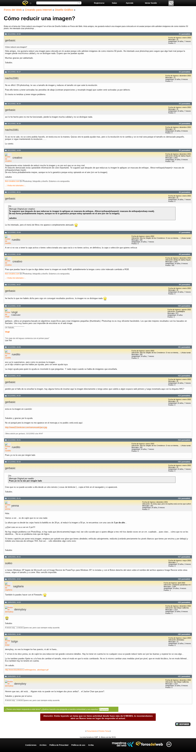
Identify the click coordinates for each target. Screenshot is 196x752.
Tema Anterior (92, 731)
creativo (17, 157)
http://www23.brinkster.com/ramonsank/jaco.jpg (26, 427)
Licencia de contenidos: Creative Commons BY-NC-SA (169, 744)
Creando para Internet (38, 9)
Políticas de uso (78, 745)
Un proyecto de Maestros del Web (123, 744)
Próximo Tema (103, 731)
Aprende (129, 3)
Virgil (14, 312)
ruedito (16, 239)
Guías (114, 3)
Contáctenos (30, 745)
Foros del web (26, 3)
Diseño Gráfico (64, 9)
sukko (8, 563)
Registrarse (99, 3)
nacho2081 (12, 78)
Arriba (91, 745)
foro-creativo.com (12, 181)
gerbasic (10, 40)
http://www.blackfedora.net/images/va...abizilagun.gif (26, 670)
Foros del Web (13, 9)
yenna (15, 505)
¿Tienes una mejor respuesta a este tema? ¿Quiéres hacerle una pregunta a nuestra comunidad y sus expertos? (56, 709)
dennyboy (20, 609)
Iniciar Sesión (151, 3)
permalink (186, 34)
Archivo (43, 745)
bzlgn (14, 641)
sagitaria (18, 586)
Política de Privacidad (58, 745)
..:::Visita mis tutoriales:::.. (15, 185)
